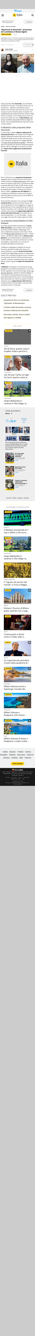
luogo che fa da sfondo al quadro (14, 143)
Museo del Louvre (20, 181)
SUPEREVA (20, 775)
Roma (5, 632)
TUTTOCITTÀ (14, 773)
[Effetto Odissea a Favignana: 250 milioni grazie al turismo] (17, 700)
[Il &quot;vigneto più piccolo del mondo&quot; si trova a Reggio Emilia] (17, 570)
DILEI (19, 773)
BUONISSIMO (15, 775)
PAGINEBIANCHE (7, 773)
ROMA (5, 752)
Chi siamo (8, 777)
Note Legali (14, 777)
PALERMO (3, 755)
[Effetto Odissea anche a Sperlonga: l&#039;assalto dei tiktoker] (17, 674)
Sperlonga (7, 684)
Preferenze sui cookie (15, 778)
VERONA (6, 758)
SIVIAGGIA (23, 773)
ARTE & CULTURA (10, 26)
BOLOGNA (21, 755)
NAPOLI (28, 752)
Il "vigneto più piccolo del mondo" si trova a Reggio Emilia (15, 584)
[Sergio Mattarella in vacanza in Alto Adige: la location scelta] (17, 389)
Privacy (20, 777)
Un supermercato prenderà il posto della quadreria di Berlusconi (16, 663)
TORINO (20, 752)
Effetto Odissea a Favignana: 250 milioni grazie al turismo (14, 715)
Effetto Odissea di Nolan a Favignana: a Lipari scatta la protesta (16, 741)
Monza (6, 658)
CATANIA (14, 758)
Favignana (7, 710)
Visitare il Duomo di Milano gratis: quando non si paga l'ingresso (16, 611)
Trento (6, 346)
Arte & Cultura (6, 34)
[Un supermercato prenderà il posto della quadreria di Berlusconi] (17, 648)
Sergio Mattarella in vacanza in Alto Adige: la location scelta (15, 403)
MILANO (12, 752)
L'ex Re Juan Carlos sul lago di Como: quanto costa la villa (16, 377)
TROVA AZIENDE (18, 763)
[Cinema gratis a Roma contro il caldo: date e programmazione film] (17, 622)
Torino (15, 34)
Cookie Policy (26, 777)
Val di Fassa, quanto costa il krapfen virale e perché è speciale (16, 351)
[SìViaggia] (18, 11)
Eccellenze (8, 330)
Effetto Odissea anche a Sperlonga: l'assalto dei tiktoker (15, 689)
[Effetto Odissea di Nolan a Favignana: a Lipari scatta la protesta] (17, 726)
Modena (6, 527)
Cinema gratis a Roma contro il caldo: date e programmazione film (14, 637)
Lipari (5, 736)
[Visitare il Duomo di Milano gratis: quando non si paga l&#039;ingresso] (17, 596)
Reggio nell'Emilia (9, 579)
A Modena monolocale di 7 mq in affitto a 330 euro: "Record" (16, 532)
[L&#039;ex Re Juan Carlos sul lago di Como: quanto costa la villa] (17, 363)
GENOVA (30, 755)
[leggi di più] (32, 50)
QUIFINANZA (29, 773)
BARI (21, 758)
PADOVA (28, 758)
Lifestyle (8, 356)
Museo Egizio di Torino (14, 234)
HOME (2, 26)
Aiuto (23, 778)
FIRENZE (12, 755)
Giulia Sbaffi (9, 49)
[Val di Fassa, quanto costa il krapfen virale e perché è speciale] (17, 337)
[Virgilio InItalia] (17, 15)
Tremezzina (7, 372)
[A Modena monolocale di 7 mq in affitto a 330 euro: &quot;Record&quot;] (17, 518)
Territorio (8, 512)
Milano (6, 605)
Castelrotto (7, 398)
